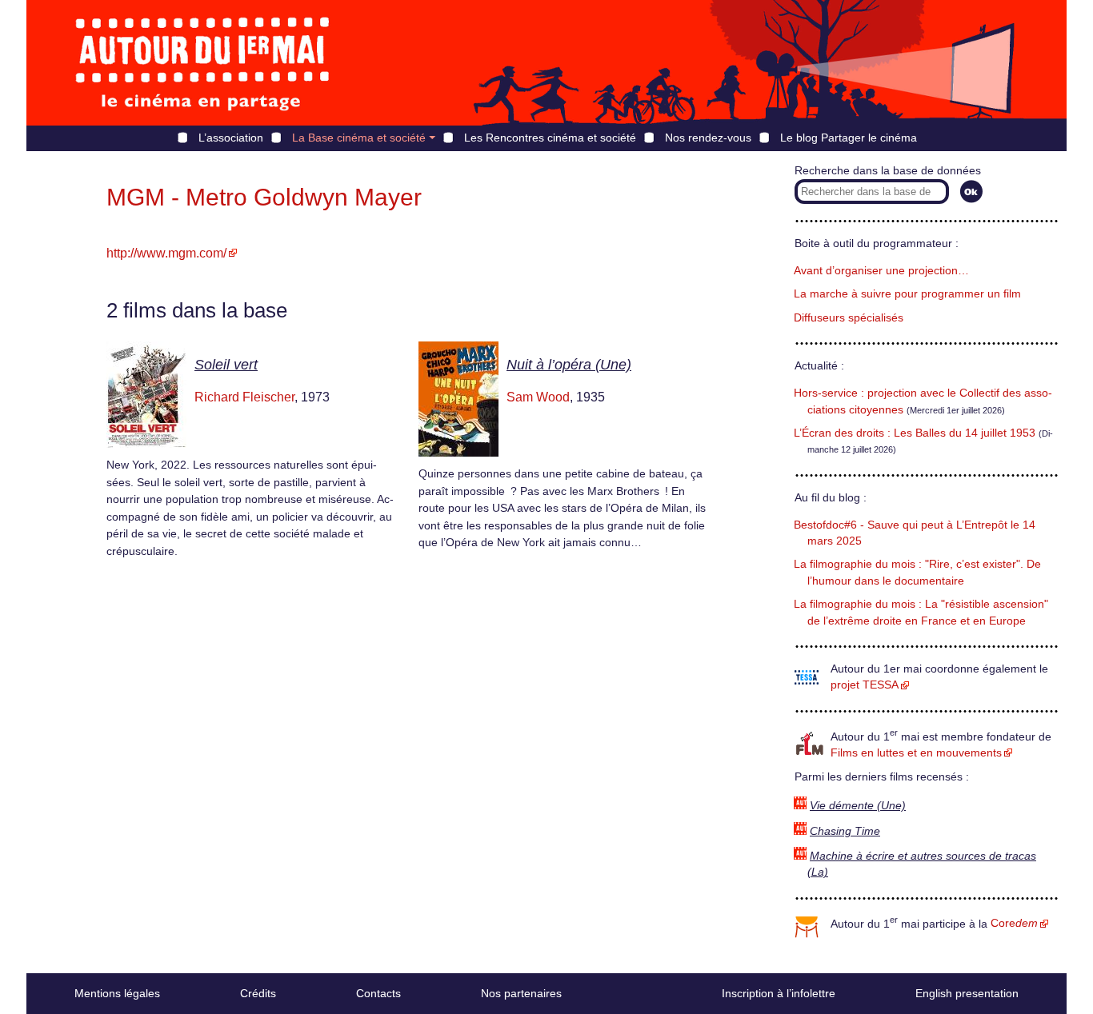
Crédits (258, 993)
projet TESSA (865, 685)
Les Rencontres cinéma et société (550, 137)
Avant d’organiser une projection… (881, 271)
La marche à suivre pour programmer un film (907, 294)
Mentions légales (117, 993)
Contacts (378, 993)
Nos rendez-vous (708, 137)
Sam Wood (538, 397)
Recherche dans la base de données (888, 171)
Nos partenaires (521, 993)
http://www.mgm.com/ (166, 253)
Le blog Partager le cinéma (848, 137)
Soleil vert (226, 365)
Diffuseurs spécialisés (848, 318)
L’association (230, 137)
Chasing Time (845, 831)
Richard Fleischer (244, 397)
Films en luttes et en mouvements (916, 753)
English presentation (967, 993)
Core (1014, 923)
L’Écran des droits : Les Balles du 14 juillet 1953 (914, 433)
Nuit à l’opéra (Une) (568, 365)
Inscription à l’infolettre (778, 993)
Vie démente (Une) (858, 806)
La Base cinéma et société (359, 137)
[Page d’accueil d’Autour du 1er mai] (202, 63)
